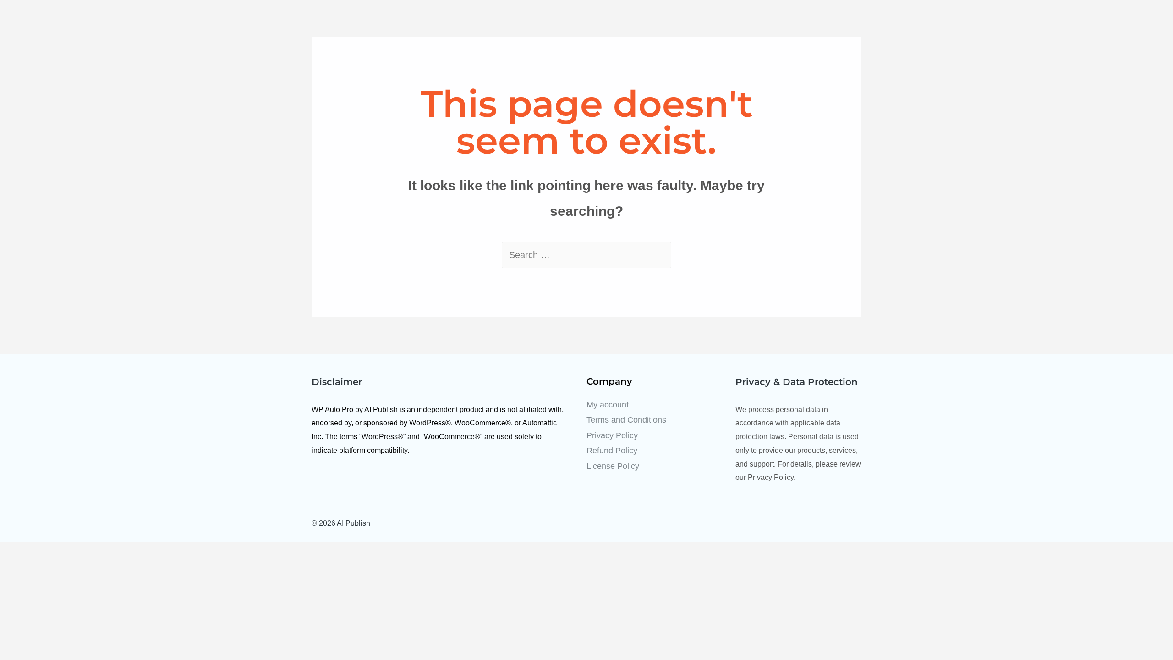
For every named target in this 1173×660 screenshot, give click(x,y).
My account (607, 404)
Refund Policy (611, 450)
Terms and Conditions (626, 419)
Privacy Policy (612, 435)
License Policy (612, 466)
